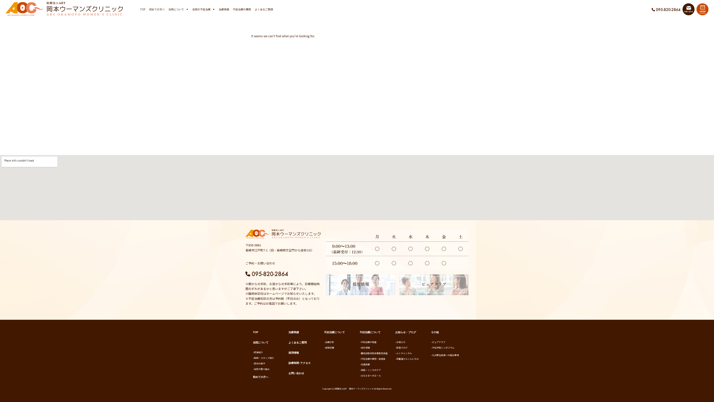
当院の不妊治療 (201, 9)
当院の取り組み (262, 369)
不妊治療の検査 (369, 342)
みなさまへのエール (371, 375)
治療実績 (224, 9)
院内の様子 (259, 363)
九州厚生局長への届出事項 (445, 355)
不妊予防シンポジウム (443, 347)
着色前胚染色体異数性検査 (374, 353)
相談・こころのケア (371, 369)
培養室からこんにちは (407, 358)
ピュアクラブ (438, 342)
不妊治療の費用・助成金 (373, 358)
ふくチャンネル (404, 353)
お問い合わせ (296, 373)
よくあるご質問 (264, 9)
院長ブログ (402, 347)
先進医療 (365, 364)
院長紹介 (258, 352)
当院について (176, 9)
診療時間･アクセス (300, 362)
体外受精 (365, 347)
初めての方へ (157, 9)
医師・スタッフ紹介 (264, 357)
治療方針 (329, 342)
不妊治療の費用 (242, 9)
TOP (142, 9)
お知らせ (400, 342)
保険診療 (329, 347)
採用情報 (294, 352)
